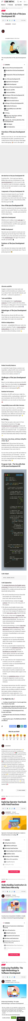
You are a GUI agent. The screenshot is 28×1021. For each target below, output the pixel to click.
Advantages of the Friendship (11, 856)
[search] (18, 1)
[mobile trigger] (2, 1)
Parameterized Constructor (13, 935)
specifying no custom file (10, 651)
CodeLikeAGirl (8, 24)
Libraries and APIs (10, 89)
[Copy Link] (12, 20)
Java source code (11, 613)
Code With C (9, 1)
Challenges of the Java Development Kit (13, 103)
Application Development (12, 81)
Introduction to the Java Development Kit (14, 71)
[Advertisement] (12, 31)
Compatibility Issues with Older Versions (12, 109)
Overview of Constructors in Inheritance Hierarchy (13, 926)
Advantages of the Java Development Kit (14, 95)
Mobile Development (11, 84)
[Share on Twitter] (7, 20)
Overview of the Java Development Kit (13, 67)
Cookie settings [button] (6, 1017)
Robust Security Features (12, 100)
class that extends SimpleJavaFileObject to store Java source (14, 627)
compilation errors (14, 676)
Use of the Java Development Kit (12, 79)
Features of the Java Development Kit (13, 87)
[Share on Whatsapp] (10, 20)
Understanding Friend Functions (14, 851)
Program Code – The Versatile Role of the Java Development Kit (13, 120)
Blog (3, 10)
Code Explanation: (10, 127)
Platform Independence (12, 97)
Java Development (6, 182)
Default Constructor (11, 933)
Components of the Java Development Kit (14, 75)
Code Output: (9, 124)
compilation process (17, 647)
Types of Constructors (9, 930)
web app (20, 220)
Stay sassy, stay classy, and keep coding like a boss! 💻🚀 (13, 116)
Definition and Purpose (11, 845)
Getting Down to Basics (10, 843)
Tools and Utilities (10, 92)
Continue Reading (14, 871)
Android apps (9, 237)
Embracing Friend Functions (11, 848)
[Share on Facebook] (5, 20)
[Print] (14, 20)
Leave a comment (22, 790)
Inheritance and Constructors (11, 938)
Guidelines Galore (10, 853)
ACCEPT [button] (13, 1017)
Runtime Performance (11, 106)
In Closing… (7, 113)
